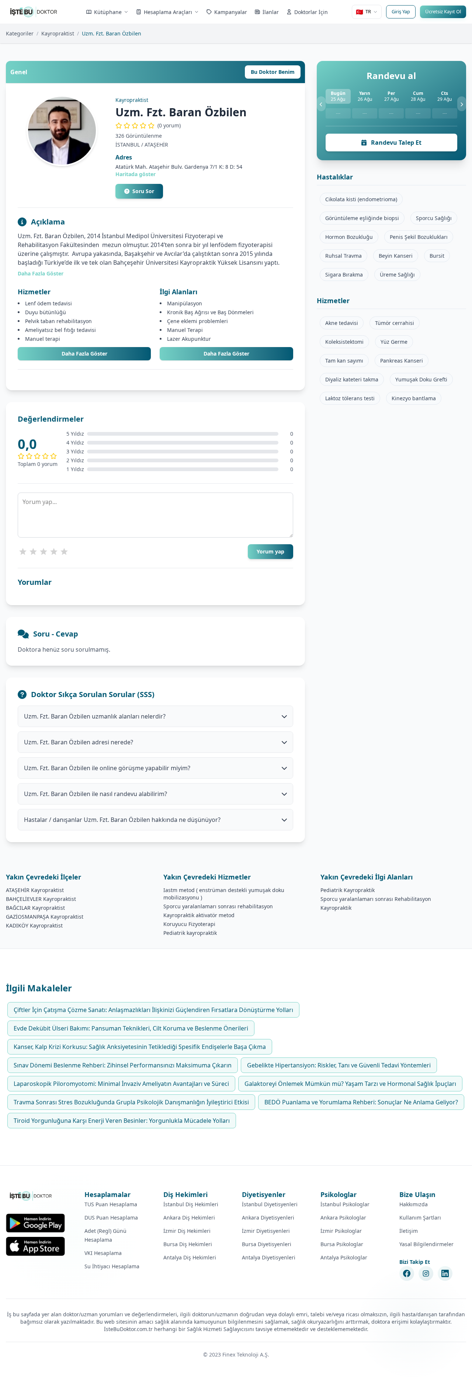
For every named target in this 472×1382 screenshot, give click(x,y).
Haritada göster (135, 174)
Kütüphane (108, 12)
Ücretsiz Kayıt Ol (443, 11)
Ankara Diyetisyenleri (268, 1217)
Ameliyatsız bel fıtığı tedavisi (60, 329)
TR (363, 12)
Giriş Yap (401, 11)
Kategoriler (20, 33)
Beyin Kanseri (396, 255)
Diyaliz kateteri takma (351, 379)
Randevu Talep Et (395, 142)
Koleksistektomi (344, 341)
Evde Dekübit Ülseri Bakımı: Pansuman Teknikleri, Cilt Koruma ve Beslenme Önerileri (131, 1028)
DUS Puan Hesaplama (111, 1217)
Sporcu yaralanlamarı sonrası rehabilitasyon (218, 906)
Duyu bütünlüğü (45, 312)
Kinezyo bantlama (414, 398)
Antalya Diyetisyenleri (268, 1257)
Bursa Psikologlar (341, 1244)
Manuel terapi (42, 338)
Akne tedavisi (341, 322)
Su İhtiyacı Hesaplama (111, 1266)
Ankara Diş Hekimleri (189, 1217)
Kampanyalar (230, 12)
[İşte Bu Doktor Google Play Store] (35, 1223)
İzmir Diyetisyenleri (266, 1230)
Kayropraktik (335, 907)
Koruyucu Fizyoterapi (189, 923)
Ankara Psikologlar (343, 1217)
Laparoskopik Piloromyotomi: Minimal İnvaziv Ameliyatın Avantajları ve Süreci (121, 1084)
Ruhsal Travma (343, 255)
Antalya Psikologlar (343, 1257)
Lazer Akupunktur (189, 338)
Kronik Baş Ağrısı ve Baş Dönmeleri (210, 312)
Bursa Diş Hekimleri (187, 1244)
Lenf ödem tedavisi (48, 303)
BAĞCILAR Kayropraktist (35, 907)
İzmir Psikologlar (341, 1230)
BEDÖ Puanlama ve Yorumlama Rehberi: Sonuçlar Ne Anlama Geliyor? (361, 1102)
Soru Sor (143, 191)
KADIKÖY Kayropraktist (34, 925)
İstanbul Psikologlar (344, 1204)
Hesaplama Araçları (168, 12)
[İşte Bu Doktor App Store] (35, 1246)
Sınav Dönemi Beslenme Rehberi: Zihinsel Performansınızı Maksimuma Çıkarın (123, 1065)
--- (338, 113)
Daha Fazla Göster (40, 273)
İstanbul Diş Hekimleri (190, 1204)
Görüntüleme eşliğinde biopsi (362, 218)
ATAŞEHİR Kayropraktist (35, 890)
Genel (18, 72)
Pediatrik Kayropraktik (347, 890)
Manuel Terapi (185, 329)
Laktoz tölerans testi (350, 398)
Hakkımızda (413, 1204)
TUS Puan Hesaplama (110, 1204)
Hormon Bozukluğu (349, 236)
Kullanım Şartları (420, 1217)
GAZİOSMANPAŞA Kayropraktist (44, 916)
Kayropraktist (57, 33)
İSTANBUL (127, 144)
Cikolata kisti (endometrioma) (361, 199)
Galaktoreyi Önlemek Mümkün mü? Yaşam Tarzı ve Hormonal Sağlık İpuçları (350, 1084)
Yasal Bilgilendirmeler (426, 1244)
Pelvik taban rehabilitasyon (58, 321)
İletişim (408, 1230)
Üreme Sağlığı (397, 274)
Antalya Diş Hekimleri (189, 1257)
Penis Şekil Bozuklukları (419, 236)
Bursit (437, 255)
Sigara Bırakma (344, 274)
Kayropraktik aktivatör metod (199, 915)
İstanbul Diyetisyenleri (270, 1204)
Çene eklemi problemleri (197, 321)
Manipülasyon (184, 303)
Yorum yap (270, 551)
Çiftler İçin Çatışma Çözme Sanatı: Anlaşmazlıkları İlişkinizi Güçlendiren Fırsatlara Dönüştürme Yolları (153, 1010)
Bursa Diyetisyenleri (266, 1244)
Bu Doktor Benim (273, 71)
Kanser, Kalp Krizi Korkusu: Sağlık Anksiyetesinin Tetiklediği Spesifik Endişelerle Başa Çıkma (140, 1047)
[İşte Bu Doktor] (31, 1196)
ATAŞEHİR (156, 144)
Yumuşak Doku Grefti (421, 379)
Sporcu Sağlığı (434, 218)
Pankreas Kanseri (401, 360)
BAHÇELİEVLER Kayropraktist (41, 898)
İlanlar (271, 12)
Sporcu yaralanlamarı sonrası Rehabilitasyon (375, 898)
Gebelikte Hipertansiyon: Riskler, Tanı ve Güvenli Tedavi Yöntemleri (339, 1065)
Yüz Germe (394, 341)
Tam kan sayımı (344, 360)
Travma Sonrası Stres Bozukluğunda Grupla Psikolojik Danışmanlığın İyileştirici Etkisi (131, 1102)
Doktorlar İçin (311, 12)
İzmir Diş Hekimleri (187, 1230)
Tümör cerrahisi (394, 322)
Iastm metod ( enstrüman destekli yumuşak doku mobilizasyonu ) (223, 894)
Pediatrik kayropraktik (190, 932)
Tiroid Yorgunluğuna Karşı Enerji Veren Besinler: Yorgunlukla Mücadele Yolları (122, 1121)
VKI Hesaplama (103, 1252)
